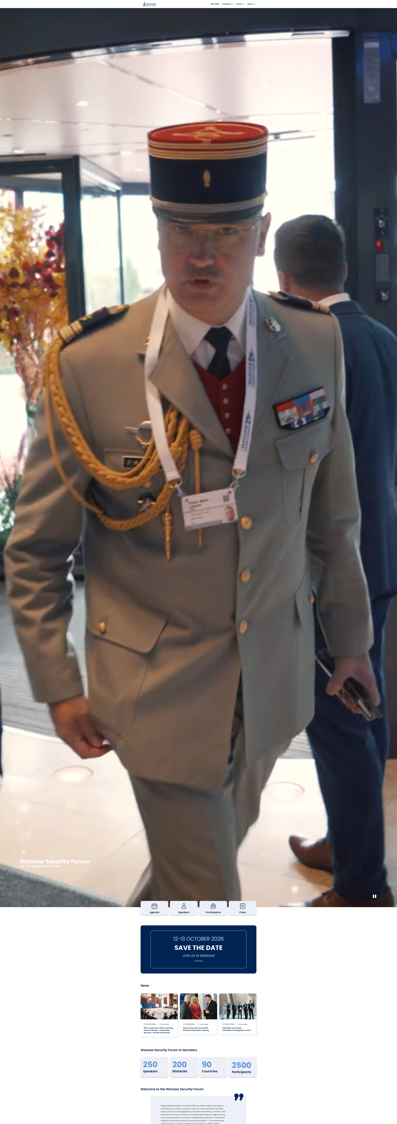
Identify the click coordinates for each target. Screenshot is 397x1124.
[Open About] (254, 4)
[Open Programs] (232, 4)
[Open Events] (243, 4)
